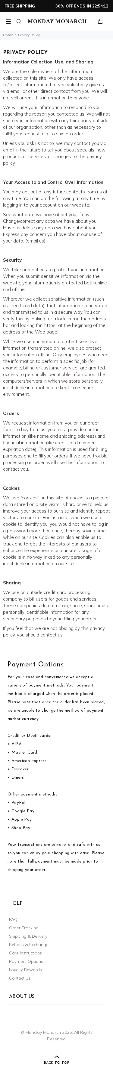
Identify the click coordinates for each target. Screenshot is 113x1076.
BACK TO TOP (56, 1063)
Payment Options (26, 961)
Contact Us (20, 978)
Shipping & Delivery (28, 936)
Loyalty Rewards (25, 969)
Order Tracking (24, 927)
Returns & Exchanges (30, 944)
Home (8, 35)
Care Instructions (25, 953)
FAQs (14, 919)
